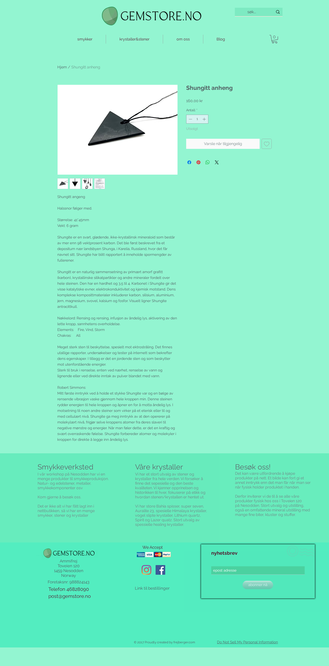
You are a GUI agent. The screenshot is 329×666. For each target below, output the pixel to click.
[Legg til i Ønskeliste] (267, 144)
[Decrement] (190, 119)
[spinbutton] (197, 119)
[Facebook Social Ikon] (160, 570)
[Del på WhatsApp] (208, 162)
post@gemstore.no (69, 596)
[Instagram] (146, 570)
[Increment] (205, 119)
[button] (275, 39)
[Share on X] (217, 162)
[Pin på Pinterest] (198, 162)
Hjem (62, 67)
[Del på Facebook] (189, 162)
